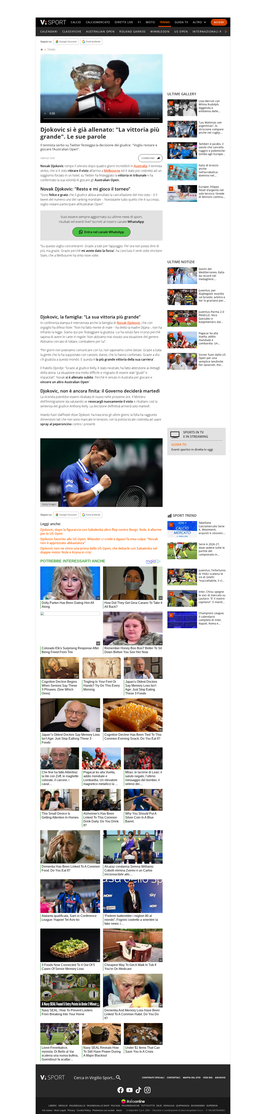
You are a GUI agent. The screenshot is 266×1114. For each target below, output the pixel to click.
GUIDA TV (181, 22)
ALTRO (197, 22)
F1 (139, 22)
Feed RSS (207, 1077)
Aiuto (119, 1110)
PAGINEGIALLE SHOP (98, 1106)
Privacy (71, 1110)
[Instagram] (147, 1092)
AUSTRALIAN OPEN (100, 31)
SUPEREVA (212, 1106)
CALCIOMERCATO (98, 22)
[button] (225, 31)
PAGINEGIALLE (77, 1106)
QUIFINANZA (182, 1106)
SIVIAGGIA (168, 1106)
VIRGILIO (63, 1106)
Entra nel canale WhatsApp (104, 232)
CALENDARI (49, 31)
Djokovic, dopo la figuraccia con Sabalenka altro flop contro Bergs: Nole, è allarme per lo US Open (100, 531)
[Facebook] (120, 1092)
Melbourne (112, 170)
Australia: (141, 166)
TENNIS (165, 22)
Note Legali (60, 1110)
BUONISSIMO (198, 1106)
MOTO (150, 22)
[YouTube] (129, 1092)
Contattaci (173, 1077)
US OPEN (181, 31)
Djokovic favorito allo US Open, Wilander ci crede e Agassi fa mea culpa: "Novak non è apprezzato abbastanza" (99, 541)
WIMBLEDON (160, 31)
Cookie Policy (84, 1110)
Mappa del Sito (192, 1077)
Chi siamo (47, 1110)
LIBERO (52, 1106)
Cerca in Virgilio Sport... (94, 1077)
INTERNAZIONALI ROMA (211, 31)
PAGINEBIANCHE (130, 1106)
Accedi (219, 22)
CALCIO (76, 22)
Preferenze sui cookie (103, 1110)
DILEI (159, 1106)
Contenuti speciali (153, 1077)
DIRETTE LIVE (124, 22)
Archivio (220, 1077)
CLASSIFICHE (71, 31)
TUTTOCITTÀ (148, 1106)
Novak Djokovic (128, 323)
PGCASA (115, 1106)
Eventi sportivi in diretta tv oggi (192, 449)
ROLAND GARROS (132, 31)
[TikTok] (138, 1092)
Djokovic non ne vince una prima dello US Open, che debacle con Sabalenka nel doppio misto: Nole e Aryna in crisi (98, 550)
